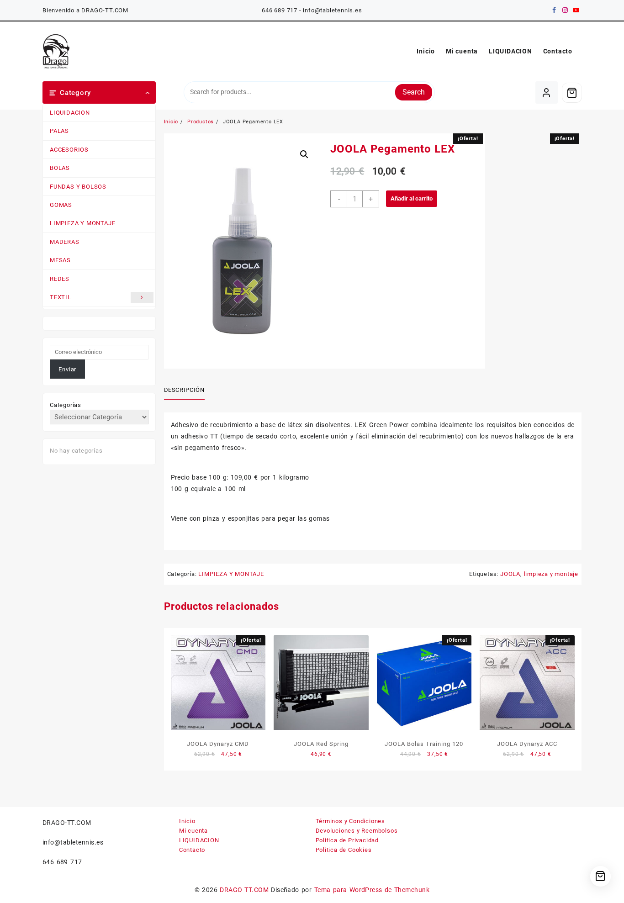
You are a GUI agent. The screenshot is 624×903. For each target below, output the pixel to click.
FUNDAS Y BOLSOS (78, 186)
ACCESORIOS (69, 149)
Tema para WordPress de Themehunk (372, 889)
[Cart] (571, 92)
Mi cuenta (193, 830)
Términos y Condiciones (351, 821)
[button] (304, 154)
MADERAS (64, 241)
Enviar (67, 369)
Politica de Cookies (344, 849)
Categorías (65, 404)
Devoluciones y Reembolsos (357, 830)
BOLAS (60, 167)
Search (413, 92)
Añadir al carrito (412, 198)
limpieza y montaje (551, 573)
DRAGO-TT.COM (244, 889)
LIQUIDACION (70, 112)
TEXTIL (60, 297)
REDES (59, 278)
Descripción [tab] (184, 389)
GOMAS (61, 204)
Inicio (187, 821)
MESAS (60, 260)
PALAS (59, 130)
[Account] (546, 92)
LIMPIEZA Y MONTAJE (82, 223)
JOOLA (510, 573)
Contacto (192, 849)
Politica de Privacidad (347, 840)
